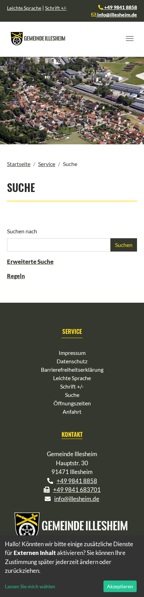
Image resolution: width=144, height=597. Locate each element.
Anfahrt (72, 411)
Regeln (16, 276)
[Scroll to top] (128, 581)
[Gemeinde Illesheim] (38, 38)
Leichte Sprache (24, 8)
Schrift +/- (56, 8)
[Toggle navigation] (130, 38)
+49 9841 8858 (120, 7)
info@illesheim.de (116, 15)
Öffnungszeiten (72, 403)
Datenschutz (72, 361)
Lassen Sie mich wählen (30, 586)
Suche (72, 394)
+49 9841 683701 (77, 489)
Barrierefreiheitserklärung (72, 369)
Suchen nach (22, 231)
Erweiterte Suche (30, 261)
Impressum (72, 352)
